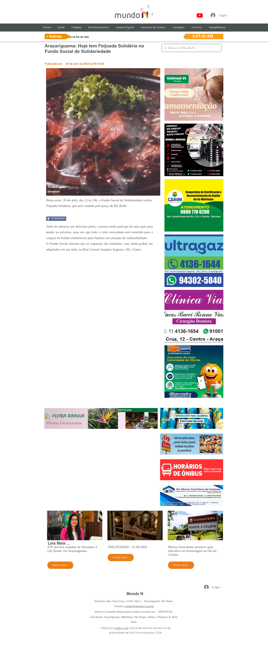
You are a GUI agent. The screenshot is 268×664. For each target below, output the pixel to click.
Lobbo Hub (121, 628)
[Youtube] (199, 15)
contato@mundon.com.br (139, 606)
